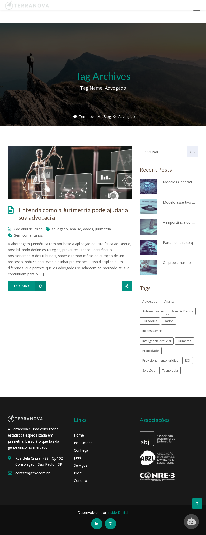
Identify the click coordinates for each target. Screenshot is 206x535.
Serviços (80, 465)
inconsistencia (152, 331)
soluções (148, 370)
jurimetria (103, 229)
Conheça (81, 450)
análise (75, 229)
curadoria (149, 321)
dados (88, 229)
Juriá (77, 457)
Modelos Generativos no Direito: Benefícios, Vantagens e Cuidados (179, 182)
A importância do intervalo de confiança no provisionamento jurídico (179, 222)
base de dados (182, 311)
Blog (77, 473)
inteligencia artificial (156, 341)
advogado (60, 229)
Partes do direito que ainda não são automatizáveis (179, 242)
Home (79, 435)
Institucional (83, 442)
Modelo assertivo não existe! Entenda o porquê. (179, 202)
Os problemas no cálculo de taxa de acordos (179, 262)
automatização (153, 311)
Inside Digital (117, 512)
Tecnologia (170, 370)
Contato (80, 480)
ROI (187, 360)
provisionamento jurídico (160, 360)
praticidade (150, 351)
